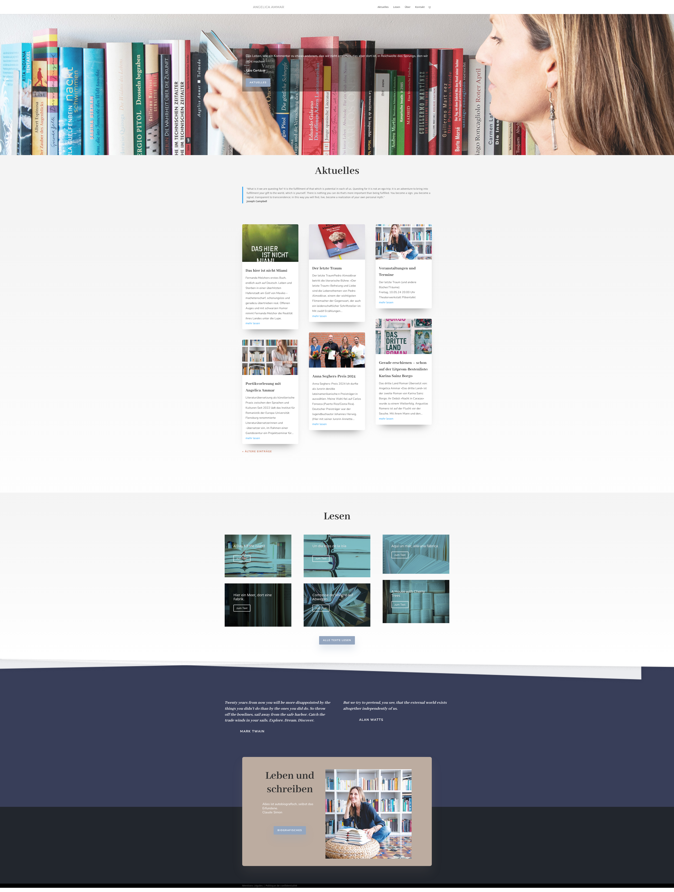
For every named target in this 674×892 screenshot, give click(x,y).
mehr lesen (253, 323)
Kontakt (420, 7)
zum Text (241, 558)
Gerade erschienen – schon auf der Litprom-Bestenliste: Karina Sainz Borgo (403, 369)
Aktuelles (383, 7)
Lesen (396, 7)
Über (408, 7)
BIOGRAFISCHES (289, 830)
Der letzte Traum (327, 268)
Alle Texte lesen (337, 640)
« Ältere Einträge (257, 451)
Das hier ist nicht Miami (266, 270)
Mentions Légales (252, 885)
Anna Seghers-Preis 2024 (334, 376)
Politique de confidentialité (281, 885)
